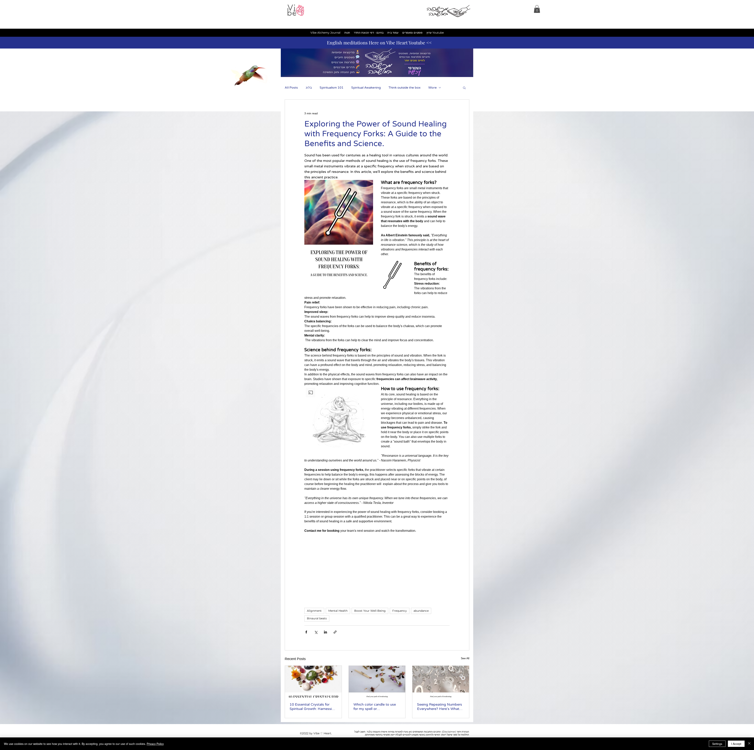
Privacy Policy (155, 744)
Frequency (399, 610)
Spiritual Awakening (366, 88)
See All (465, 658)
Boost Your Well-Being (370, 610)
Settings (717, 744)
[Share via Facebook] (306, 632)
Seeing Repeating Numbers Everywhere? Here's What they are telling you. (439, 706)
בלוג (309, 88)
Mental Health (338, 610)
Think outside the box (405, 88)
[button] (537, 9)
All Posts (291, 88)
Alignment (314, 610)
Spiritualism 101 (331, 88)
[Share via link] (335, 632)
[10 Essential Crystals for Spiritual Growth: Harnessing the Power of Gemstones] (313, 682)
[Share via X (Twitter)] (316, 632)
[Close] (749, 744)
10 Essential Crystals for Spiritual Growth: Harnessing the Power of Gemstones (313, 706)
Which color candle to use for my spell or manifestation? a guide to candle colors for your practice (374, 706)
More (432, 88)
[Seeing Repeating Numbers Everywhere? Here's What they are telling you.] (440, 682)
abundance (421, 610)
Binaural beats (317, 618)
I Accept (736, 744)
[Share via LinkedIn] (325, 632)
